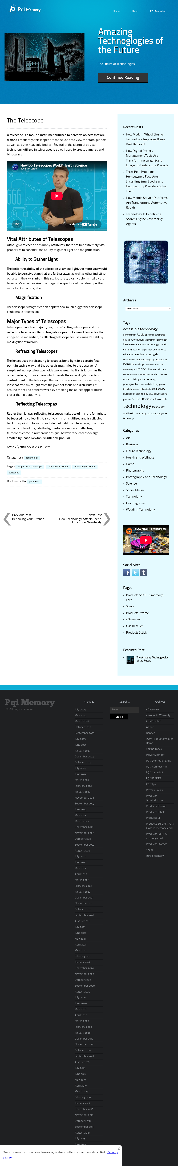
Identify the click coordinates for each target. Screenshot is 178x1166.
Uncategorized (136, 503)
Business (132, 444)
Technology (32, 458)
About (134, 11)
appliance (149, 335)
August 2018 (82, 1133)
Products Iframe (137, 613)
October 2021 (83, 909)
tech (164, 399)
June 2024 (81, 774)
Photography (135, 470)
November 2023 (84, 798)
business (129, 344)
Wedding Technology (140, 509)
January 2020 (83, 1033)
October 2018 (83, 1121)
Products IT (153, 818)
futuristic (140, 360)
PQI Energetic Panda (158, 761)
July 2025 (80, 739)
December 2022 (84, 827)
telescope (14, 473)
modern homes (159, 374)
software (157, 399)
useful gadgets (157, 414)
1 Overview (133, 619)
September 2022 (85, 845)
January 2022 (82, 892)
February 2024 (83, 786)
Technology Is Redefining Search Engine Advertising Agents (144, 219)
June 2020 (81, 1003)
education (128, 354)
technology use (143, 414)
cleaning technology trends (151, 345)
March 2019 (81, 1091)
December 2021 (84, 898)
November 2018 (84, 1115)
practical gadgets (142, 389)
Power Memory (155, 755)
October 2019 (83, 1050)
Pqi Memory (30, 702)
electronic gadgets (146, 354)
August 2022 (82, 851)
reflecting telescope (58, 467)
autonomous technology (156, 340)
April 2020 (81, 1015)
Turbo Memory (155, 856)
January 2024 (82, 792)
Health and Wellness (140, 457)
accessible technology (140, 329)
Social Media (135, 490)
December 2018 (84, 1109)
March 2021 (81, 950)
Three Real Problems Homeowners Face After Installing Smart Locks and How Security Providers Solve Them (146, 182)
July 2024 (80, 768)
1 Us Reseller (134, 626)
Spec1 (130, 606)
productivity (158, 389)
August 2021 (82, 921)
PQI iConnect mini (157, 767)
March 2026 (82, 721)
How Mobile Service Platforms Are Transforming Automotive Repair (147, 203)
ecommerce (159, 350)
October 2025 (83, 727)
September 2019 (84, 1056)
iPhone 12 (152, 369)
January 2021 (82, 962)
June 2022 (81, 862)
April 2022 (81, 874)
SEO (151, 394)
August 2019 (82, 1062)
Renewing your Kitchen (28, 519)
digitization (147, 350)
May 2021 (80, 939)
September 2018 (84, 1127)
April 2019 (81, 1086)
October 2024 (83, 762)
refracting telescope (84, 467)
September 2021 (84, 915)
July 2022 (80, 856)
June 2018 (80, 1144)
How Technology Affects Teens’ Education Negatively (80, 521)
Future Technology (139, 451)
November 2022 (84, 833)
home (127, 364)
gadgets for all (160, 360)
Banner (150, 733)
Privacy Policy (154, 790)
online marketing (148, 379)
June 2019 (80, 1074)
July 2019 (80, 1068)
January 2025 (82, 751)
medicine (145, 375)
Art (128, 438)
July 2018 (80, 1138)
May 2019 (80, 1080)
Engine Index (154, 749)
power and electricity (149, 384)
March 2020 (82, 1021)
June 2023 (81, 809)
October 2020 (83, 980)
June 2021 (80, 933)
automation (137, 340)
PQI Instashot (158, 11)
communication (132, 350)
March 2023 (82, 821)
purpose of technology (135, 394)
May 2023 (80, 815)
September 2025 (85, 733)
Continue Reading (123, 78)
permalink (34, 482)
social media (142, 399)
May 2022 (80, 868)
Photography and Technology (146, 477)
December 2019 (84, 1039)
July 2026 (80, 710)
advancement (129, 335)
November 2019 (84, 1044)
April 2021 (81, 945)
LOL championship (132, 375)
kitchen (162, 369)
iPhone (141, 369)
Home (116, 11)
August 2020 (82, 992)
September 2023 (85, 804)
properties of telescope (30, 467)
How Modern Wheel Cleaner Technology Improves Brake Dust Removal (145, 139)
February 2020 (83, 1027)
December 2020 (84, 968)
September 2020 (85, 986)
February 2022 (83, 886)
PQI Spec (151, 784)
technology (137, 406)
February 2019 (83, 1097)
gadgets (148, 360)
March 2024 (82, 780)
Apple (140, 334)
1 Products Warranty (158, 715)
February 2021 (83, 956)
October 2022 (83, 839)
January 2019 (82, 1103)
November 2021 (84, 903)
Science (131, 483)
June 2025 (81, 745)
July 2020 (80, 997)
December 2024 (84, 757)
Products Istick (136, 632)
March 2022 (82, 880)
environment (129, 360)
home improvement (143, 364)
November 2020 (84, 974)
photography (130, 384)
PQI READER (153, 778)
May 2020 (80, 1009)
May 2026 (80, 715)
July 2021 (80, 927)
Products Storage (156, 844)
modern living (131, 379)
